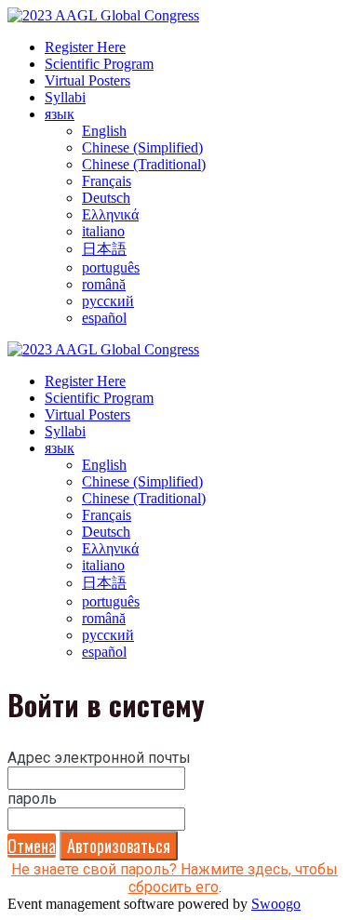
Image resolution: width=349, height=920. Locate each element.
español (104, 318)
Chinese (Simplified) (142, 147)
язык (59, 114)
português (111, 267)
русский (108, 301)
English (104, 131)
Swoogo (276, 904)
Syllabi (65, 97)
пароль (32, 798)
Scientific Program (99, 64)
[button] (31, 845)
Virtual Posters (87, 80)
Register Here (85, 47)
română (104, 284)
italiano (103, 231)
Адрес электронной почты (99, 758)
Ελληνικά (110, 214)
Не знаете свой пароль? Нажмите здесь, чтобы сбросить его (174, 878)
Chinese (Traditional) (144, 164)
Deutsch (106, 198)
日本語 (104, 249)
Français (106, 181)
